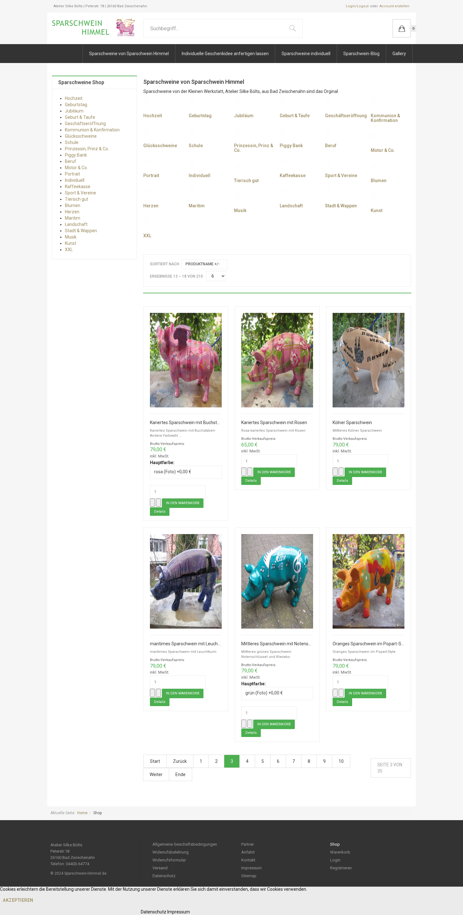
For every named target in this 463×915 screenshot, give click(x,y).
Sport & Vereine (341, 175)
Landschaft (291, 205)
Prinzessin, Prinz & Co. (253, 148)
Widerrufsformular (169, 860)
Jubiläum (244, 115)
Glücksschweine (160, 145)
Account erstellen (394, 6)
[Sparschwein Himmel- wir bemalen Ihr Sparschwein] (95, 27)
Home (82, 813)
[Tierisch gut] (240, 168)
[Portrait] (149, 163)
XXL (147, 235)
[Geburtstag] (195, 103)
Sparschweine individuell (306, 53)
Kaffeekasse (293, 175)
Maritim (197, 205)
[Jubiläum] (240, 103)
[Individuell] (195, 163)
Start (155, 761)
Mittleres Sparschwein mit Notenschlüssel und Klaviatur (277, 644)
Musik (240, 210)
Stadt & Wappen (341, 205)
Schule (196, 145)
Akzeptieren (18, 900)
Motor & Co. (383, 150)
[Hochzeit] (149, 103)
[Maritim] (195, 193)
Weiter (156, 774)
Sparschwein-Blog (361, 53)
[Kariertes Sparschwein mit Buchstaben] (186, 359)
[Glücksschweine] (149, 133)
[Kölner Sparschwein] (368, 359)
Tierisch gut (246, 180)
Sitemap (248, 875)
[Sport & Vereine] (331, 163)
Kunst (376, 210)
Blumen (378, 180)
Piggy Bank (291, 145)
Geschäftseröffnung (346, 115)
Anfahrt (248, 852)
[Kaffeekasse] (286, 163)
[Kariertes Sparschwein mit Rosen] (277, 359)
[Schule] (195, 133)
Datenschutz (163, 875)
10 (341, 761)
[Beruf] (331, 133)
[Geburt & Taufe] (286, 103)
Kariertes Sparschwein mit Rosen (274, 422)
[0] (401, 28)
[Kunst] (377, 198)
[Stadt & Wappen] (331, 193)
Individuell (199, 175)
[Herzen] (149, 193)
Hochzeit (152, 115)
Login (335, 860)
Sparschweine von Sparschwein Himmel (129, 53)
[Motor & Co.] (377, 138)
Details (159, 511)
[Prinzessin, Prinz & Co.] (240, 133)
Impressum (251, 868)
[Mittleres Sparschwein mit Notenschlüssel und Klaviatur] (277, 580)
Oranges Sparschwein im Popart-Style (368, 644)
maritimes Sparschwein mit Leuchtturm (186, 644)
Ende (180, 774)
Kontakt (248, 860)
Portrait (151, 175)
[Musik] (240, 198)
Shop (335, 844)
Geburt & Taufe (295, 115)
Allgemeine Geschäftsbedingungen (184, 844)
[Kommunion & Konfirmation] (377, 103)
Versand (160, 868)
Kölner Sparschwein (352, 422)
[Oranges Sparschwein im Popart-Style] (368, 580)
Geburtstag (200, 115)
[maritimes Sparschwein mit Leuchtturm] (186, 580)
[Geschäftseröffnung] (331, 103)
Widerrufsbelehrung (170, 852)
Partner (247, 844)
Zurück (180, 761)
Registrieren (341, 868)
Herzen (150, 205)
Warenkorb (340, 852)
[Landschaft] (286, 193)
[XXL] (149, 223)
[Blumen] (377, 168)
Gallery (399, 53)
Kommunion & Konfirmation (385, 118)
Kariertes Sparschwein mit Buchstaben (186, 422)
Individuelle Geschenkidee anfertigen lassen (225, 53)
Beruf (330, 145)
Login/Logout (357, 6)
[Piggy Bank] (286, 133)
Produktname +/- (203, 264)
